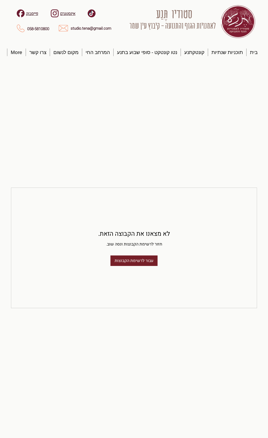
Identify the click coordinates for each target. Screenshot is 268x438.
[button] (227, 52)
